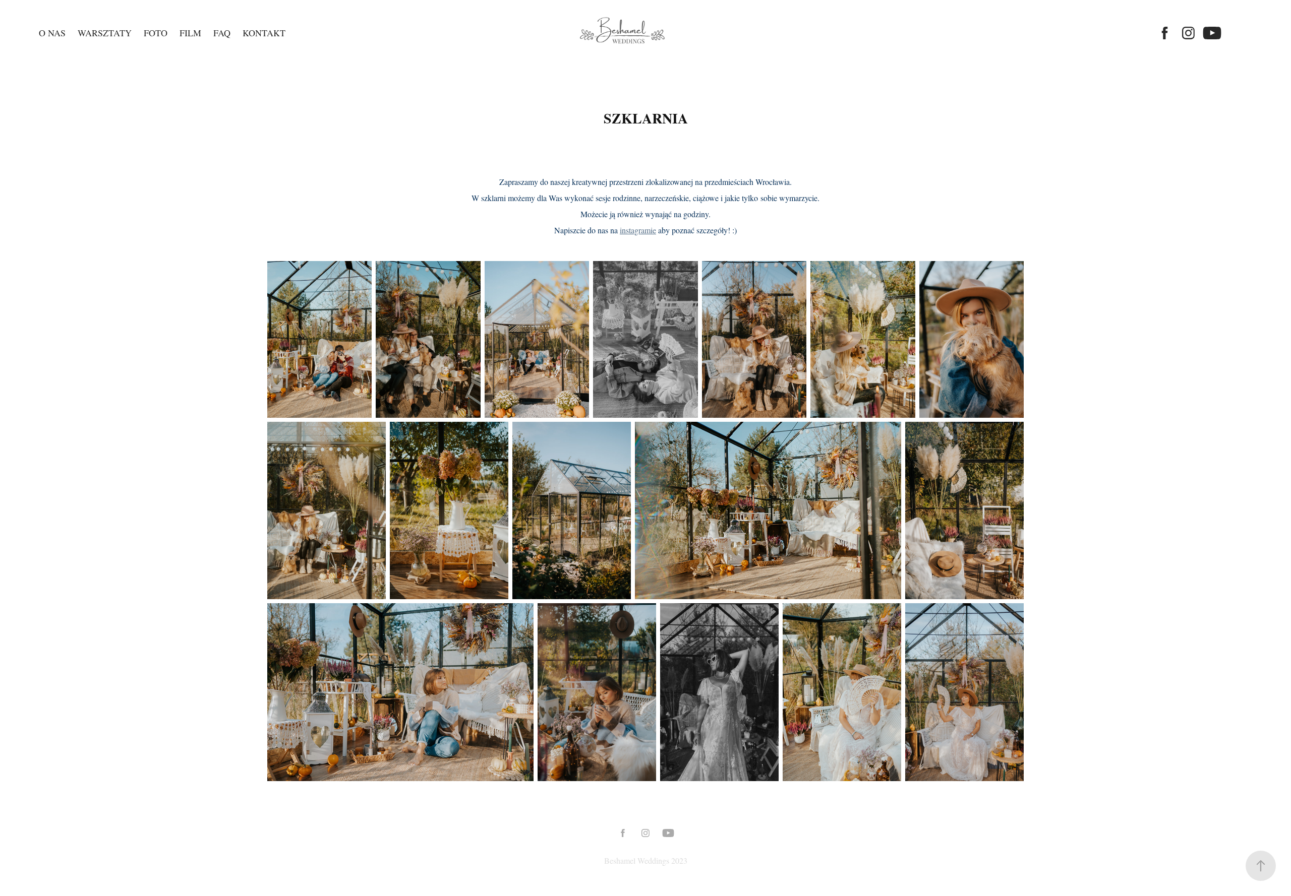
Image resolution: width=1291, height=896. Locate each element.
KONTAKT (264, 33)
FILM (190, 33)
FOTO (155, 33)
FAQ (221, 33)
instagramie (638, 230)
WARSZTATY (105, 33)
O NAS (52, 33)
